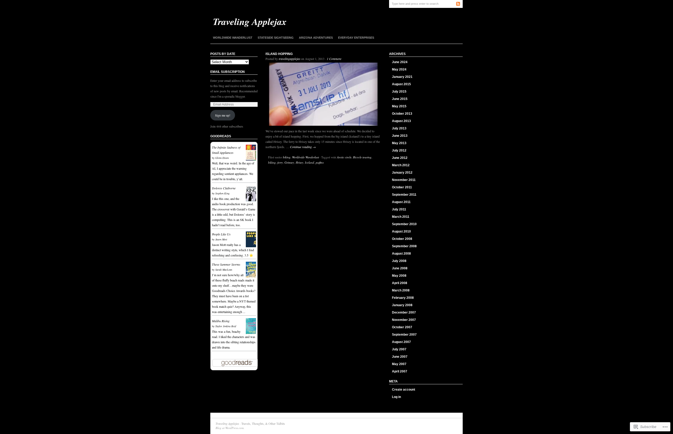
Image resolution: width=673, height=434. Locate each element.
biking (286, 157)
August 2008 (401, 253)
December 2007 (404, 312)
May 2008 (399, 275)
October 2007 (402, 327)
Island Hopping (279, 54)
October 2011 (402, 187)
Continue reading (303, 147)
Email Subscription (227, 72)
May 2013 (399, 143)
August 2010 (401, 231)
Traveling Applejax (227, 423)
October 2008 (402, 239)
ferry (280, 162)
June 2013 (399, 136)
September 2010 (404, 224)
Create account (403, 389)
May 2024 (399, 69)
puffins (320, 162)
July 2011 (399, 209)
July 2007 (399, 349)
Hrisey (299, 162)
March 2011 (400, 217)
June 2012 (399, 158)
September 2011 (404, 194)
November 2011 (404, 180)
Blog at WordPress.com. (230, 428)
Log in (396, 397)
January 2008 (402, 305)
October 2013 (402, 113)
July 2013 (399, 128)
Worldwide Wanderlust (232, 37)
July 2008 (399, 261)
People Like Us (221, 234)
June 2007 (399, 357)
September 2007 (404, 334)
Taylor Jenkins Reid (225, 326)
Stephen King (222, 193)
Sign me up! (222, 115)
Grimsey (289, 162)
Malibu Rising (221, 321)
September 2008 (404, 246)
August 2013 (401, 121)
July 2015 (399, 91)
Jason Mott (221, 239)
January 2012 (402, 172)
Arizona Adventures (316, 37)
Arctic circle (344, 157)
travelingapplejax (289, 59)
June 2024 (399, 62)
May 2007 (399, 364)
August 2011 (401, 202)
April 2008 (399, 283)
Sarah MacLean (223, 269)
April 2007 (399, 371)
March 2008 (401, 290)
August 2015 (401, 84)
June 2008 (399, 268)
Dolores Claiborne (224, 188)
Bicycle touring (362, 157)
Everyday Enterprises (356, 37)
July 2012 (399, 150)
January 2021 (402, 77)
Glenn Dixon (222, 158)
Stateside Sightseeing (276, 37)
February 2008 (403, 298)
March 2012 (401, 165)
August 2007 (401, 342)
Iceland (309, 162)
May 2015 (399, 106)
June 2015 (399, 99)
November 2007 (404, 320)
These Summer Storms (226, 264)
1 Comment (334, 59)
